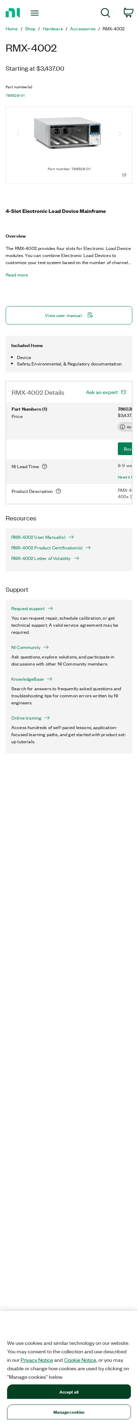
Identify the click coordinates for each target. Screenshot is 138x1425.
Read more (17, 275)
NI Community (25, 647)
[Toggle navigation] (36, 13)
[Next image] (120, 134)
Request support (28, 608)
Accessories (83, 28)
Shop (30, 28)
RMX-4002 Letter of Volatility (41, 558)
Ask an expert (102, 391)
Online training (26, 718)
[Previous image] (18, 134)
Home (12, 28)
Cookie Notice (80, 1359)
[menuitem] (105, 14)
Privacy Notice (37, 1359)
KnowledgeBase (27, 679)
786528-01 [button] (15, 95)
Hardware (53, 28)
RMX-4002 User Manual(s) (38, 537)
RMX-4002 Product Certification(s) (46, 547)
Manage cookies (69, 1411)
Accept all (69, 1391)
